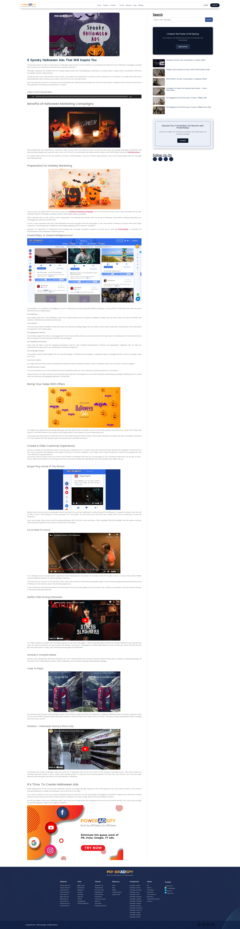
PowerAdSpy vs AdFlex (135, 885)
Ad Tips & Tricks (98, 896)
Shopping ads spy (99, 892)
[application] (84, 96)
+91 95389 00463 (171, 888)
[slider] (138, 96)
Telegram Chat (170, 893)
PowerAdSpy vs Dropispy (135, 905)
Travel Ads (79, 892)
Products (113, 5)
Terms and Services (151, 894)
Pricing (122, 5)
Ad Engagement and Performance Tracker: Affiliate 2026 (186, 98)
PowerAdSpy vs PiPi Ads (135, 916)
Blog (135, 5)
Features (105, 5)
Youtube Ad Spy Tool (64, 892)
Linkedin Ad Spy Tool (64, 905)
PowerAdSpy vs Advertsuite (136, 907)
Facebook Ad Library (117, 892)
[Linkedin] (166, 159)
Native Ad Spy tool (64, 894)
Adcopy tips (97, 901)
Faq (148, 885)
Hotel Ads (79, 898)
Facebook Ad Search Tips (100, 905)
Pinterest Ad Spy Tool (65, 903)
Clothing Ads (80, 894)
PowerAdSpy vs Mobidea (135, 914)
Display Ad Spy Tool (64, 896)
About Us (149, 887)
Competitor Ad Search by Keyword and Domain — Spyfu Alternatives (186, 89)
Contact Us (149, 901)
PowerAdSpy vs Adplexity (135, 898)
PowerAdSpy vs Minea (135, 894)
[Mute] (134, 96)
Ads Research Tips (99, 885)
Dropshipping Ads (81, 901)
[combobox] (179, 19)
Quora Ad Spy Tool (64, 901)
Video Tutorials (98, 903)
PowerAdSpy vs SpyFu (135, 892)
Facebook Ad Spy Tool (65, 885)
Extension (129, 5)
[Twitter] (155, 159)
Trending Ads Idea (99, 887)
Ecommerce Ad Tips (99, 889)
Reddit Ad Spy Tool (64, 898)
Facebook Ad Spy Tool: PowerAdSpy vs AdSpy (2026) (185, 60)
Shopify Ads (80, 896)
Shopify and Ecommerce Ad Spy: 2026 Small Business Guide (188, 69)
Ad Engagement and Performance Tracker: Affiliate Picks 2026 (188, 107)
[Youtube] (160, 159)
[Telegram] (171, 159)
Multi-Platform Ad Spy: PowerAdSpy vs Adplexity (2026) (186, 79)
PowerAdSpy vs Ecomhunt (136, 889)
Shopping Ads (80, 889)
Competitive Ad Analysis (100, 898)
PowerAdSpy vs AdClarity (135, 903)
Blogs (113, 887)
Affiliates (140, 5)
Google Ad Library (116, 894)
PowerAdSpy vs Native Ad (135, 910)
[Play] (30, 96)
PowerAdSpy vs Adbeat (135, 912)
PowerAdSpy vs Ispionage (135, 896)
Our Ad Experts (150, 889)
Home (99, 5)
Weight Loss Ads (81, 885)
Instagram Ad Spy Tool (65, 887)
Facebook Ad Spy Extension (153, 898)
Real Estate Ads (80, 887)
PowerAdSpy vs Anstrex (135, 887)
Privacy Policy (150, 892)
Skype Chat (169, 890)
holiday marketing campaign (81, 212)
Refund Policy (150, 896)
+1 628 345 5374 (168, 885)
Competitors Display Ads (82, 903)
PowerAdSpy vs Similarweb (136, 901)
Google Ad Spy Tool (64, 889)
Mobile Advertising (99, 894)
